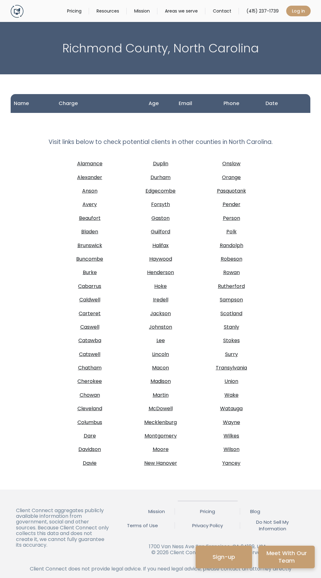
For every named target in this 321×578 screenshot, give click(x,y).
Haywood (160, 258)
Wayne (231, 422)
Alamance (90, 163)
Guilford (160, 231)
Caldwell (89, 299)
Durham (160, 177)
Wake (231, 395)
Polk (231, 231)
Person (231, 218)
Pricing (74, 11)
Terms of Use (142, 525)
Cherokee (89, 381)
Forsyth (160, 204)
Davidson (89, 449)
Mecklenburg (160, 422)
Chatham (90, 367)
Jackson (160, 313)
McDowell (161, 408)
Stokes (231, 340)
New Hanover (160, 463)
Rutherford (231, 286)
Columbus (89, 422)
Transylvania (231, 367)
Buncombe (89, 258)
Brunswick (89, 245)
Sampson (231, 299)
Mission (142, 11)
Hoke (160, 286)
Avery (89, 204)
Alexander (89, 177)
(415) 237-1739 (262, 11)
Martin (161, 395)
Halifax (160, 245)
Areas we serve (181, 11)
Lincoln (160, 354)
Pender (231, 204)
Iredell (160, 299)
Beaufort (90, 218)
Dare (90, 435)
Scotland (231, 313)
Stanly (231, 327)
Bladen (89, 231)
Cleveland (89, 408)
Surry (231, 354)
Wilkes (231, 435)
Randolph (231, 245)
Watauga (231, 408)
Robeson (231, 258)
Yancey (231, 463)
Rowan (231, 272)
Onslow (231, 163)
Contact (222, 11)
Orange (231, 177)
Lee (160, 340)
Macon (160, 367)
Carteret (90, 313)
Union (231, 381)
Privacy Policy (207, 525)
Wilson (231, 449)
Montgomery (161, 435)
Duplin (160, 163)
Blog (255, 511)
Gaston (160, 218)
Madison (160, 381)
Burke (90, 272)
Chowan (90, 395)
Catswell (89, 354)
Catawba (89, 340)
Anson (89, 190)
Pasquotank (231, 190)
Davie (90, 463)
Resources (108, 11)
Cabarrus (89, 286)
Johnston (160, 327)
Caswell (89, 327)
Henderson (160, 272)
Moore (161, 449)
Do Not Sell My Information (272, 525)
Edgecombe (160, 190)
